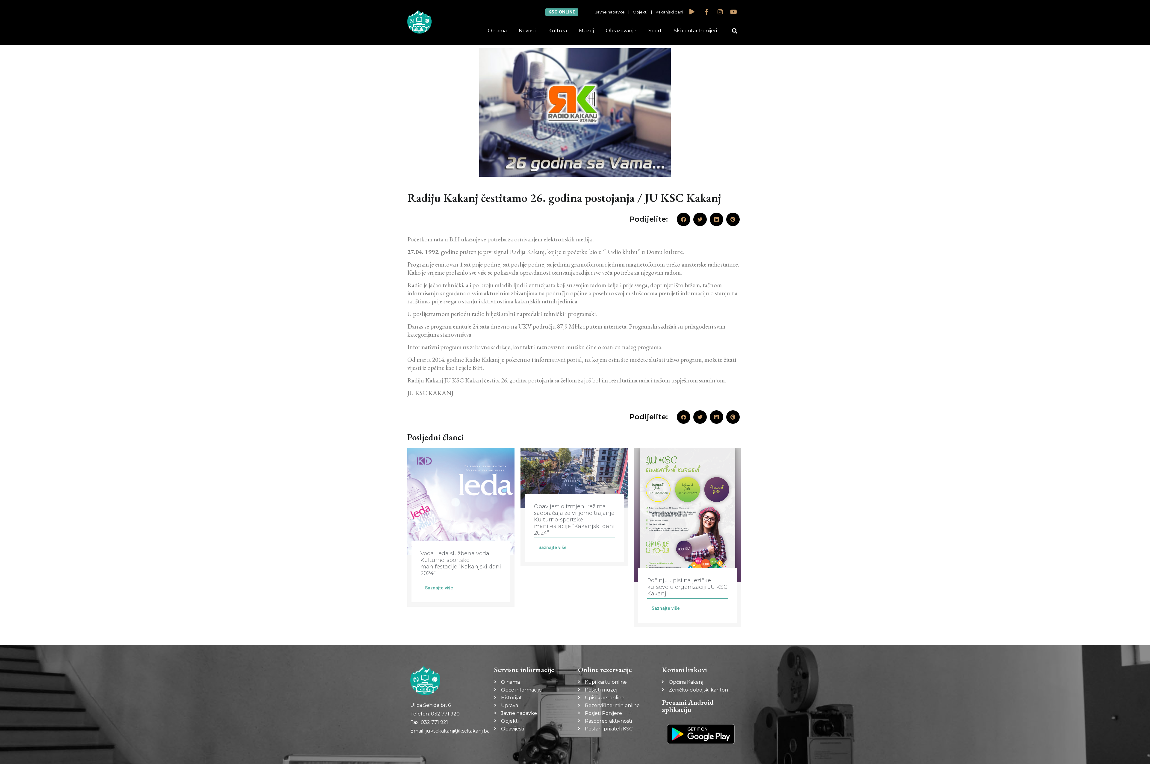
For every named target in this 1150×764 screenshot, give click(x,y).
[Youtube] (734, 12)
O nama (497, 31)
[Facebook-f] (707, 12)
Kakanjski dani (669, 12)
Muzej (586, 31)
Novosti (527, 31)
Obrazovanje (621, 31)
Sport (655, 31)
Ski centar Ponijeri (695, 31)
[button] (735, 31)
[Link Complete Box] (461, 527)
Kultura (557, 31)
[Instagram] (720, 12)
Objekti (640, 12)
